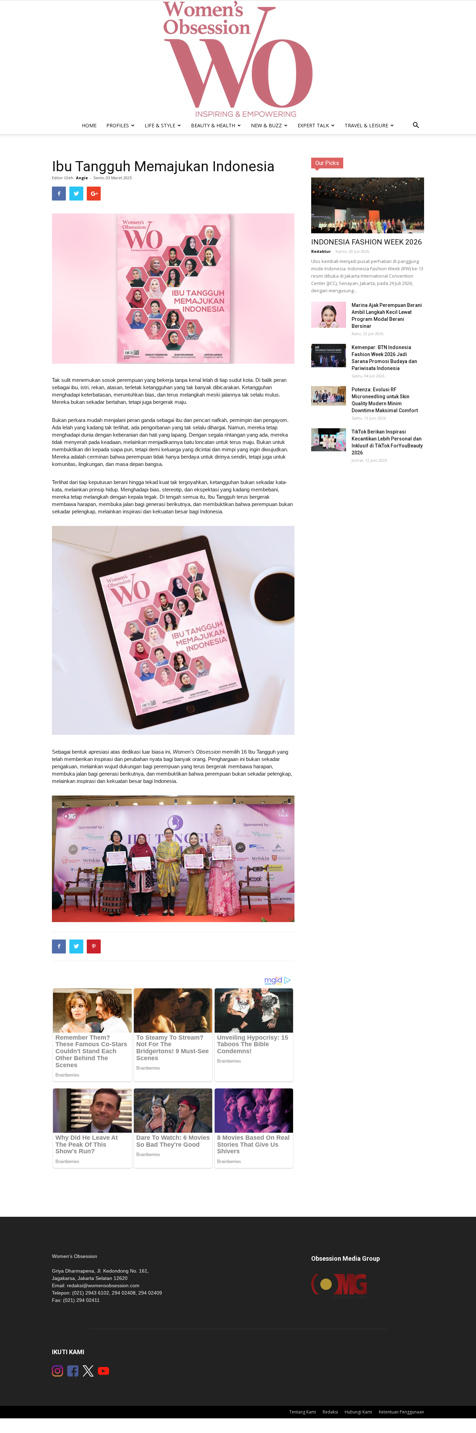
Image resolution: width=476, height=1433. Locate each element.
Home (89, 125)
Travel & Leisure (366, 125)
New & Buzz (266, 125)
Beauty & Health (213, 125)
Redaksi (330, 1412)
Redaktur (321, 251)
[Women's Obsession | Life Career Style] (238, 59)
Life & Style (160, 125)
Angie (82, 177)
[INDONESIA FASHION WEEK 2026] (367, 209)
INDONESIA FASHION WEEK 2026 (366, 242)
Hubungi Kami (358, 1412)
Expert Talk (313, 125)
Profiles (117, 125)
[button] (415, 126)
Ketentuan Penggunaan (401, 1412)
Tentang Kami (302, 1412)
